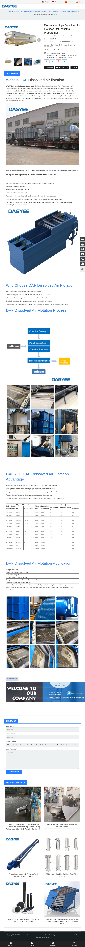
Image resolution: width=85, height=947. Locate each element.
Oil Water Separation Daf (56, 53)
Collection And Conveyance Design (59, 57)
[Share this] (46, 61)
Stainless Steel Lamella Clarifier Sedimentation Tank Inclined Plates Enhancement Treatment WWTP (61, 921)
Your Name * (10, 726)
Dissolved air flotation (46, 80)
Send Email (63, 67)
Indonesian (59, 2)
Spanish (71, 2)
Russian (81, 2)
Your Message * (11, 749)
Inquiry (50, 67)
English (48, 2)
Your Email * (10, 734)
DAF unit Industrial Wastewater (23, 86)
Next (39, 40)
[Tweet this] (52, 61)
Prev (7, 40)
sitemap (66, 935)
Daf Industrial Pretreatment (56, 55)
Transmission (72, 55)
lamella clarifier (73, 935)
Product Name (11, 741)
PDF (75, 67)
